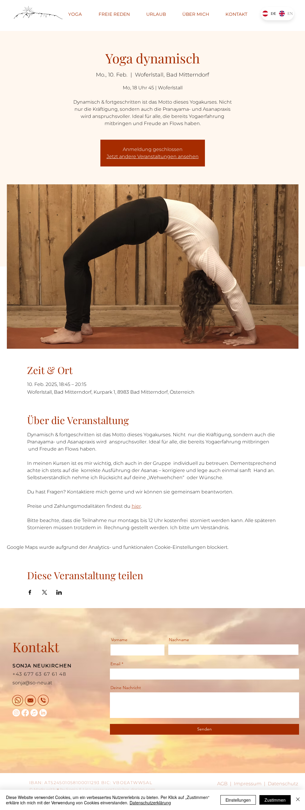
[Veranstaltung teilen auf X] (44, 592)
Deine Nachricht (126, 688)
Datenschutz (283, 783)
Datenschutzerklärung (150, 803)
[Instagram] (16, 712)
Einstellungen (238, 800)
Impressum (248, 783)
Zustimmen (275, 800)
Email (115, 664)
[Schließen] (297, 800)
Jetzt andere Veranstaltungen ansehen (153, 156)
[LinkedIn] (43, 712)
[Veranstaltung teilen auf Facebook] (30, 592)
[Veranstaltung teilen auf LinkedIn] (59, 592)
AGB (222, 783)
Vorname (119, 640)
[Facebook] (25, 712)
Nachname (179, 640)
